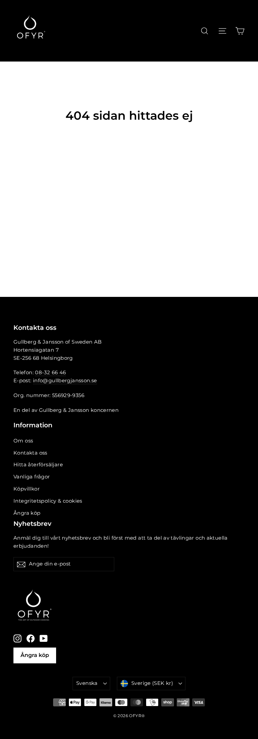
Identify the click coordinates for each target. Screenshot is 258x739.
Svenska (87, 683)
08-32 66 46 (50, 373)
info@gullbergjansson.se (65, 381)
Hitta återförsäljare (38, 465)
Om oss (23, 441)
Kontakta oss (30, 453)
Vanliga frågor (31, 477)
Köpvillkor (26, 489)
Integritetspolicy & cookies (47, 501)
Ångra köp (27, 513)
